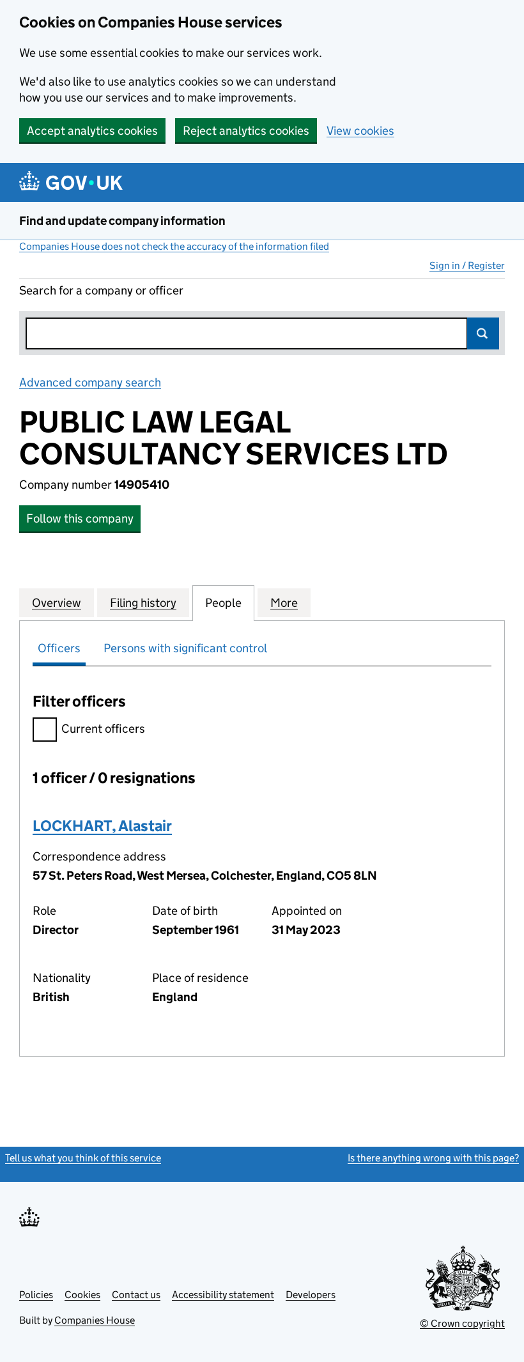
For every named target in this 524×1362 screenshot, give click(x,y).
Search (483, 333)
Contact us (136, 1295)
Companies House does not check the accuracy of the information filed (174, 246)
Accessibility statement (223, 1295)
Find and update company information (122, 220)
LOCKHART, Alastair (102, 825)
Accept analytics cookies (92, 130)
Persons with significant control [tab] (185, 648)
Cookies (82, 1295)
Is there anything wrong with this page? (433, 1158)
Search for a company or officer (101, 290)
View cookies (360, 131)
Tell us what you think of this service (83, 1158)
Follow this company (80, 518)
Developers (310, 1295)
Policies (36, 1295)
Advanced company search (90, 382)
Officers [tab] (59, 648)
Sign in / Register (467, 265)
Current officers (103, 728)
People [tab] (223, 602)
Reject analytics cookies (246, 130)
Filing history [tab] (143, 602)
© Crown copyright (462, 1323)
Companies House (94, 1320)
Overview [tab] (56, 602)
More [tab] (284, 602)
